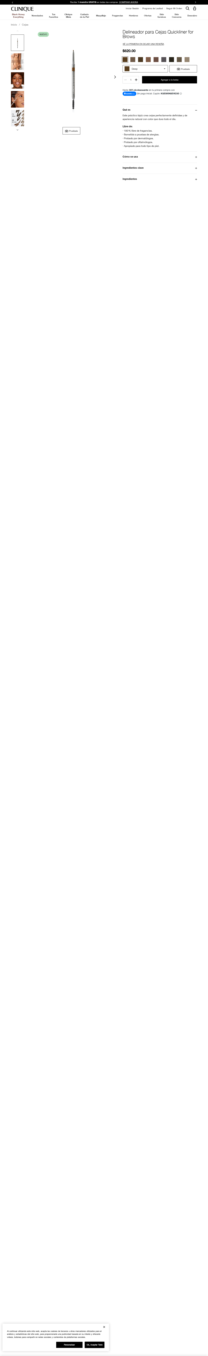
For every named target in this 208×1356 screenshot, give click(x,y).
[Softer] (179, 60)
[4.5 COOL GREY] (164, 60)
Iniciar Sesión (132, 8)
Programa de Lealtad (152, 8)
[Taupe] (148, 60)
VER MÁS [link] (127, 2)
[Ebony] (171, 60)
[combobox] (145, 68)
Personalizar (69, 1345)
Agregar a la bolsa (169, 80)
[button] (195, 9)
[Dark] (140, 60)
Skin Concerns (176, 15)
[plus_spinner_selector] (136, 80)
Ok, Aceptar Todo (94, 1345)
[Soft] (133, 60)
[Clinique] (22, 9)
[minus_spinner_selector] (125, 80)
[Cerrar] (104, 1327)
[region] (55, 1337)
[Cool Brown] (156, 60)
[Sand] (187, 60)
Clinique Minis (68, 15)
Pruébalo (73, 131)
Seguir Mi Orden (174, 8)
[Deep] (125, 60)
